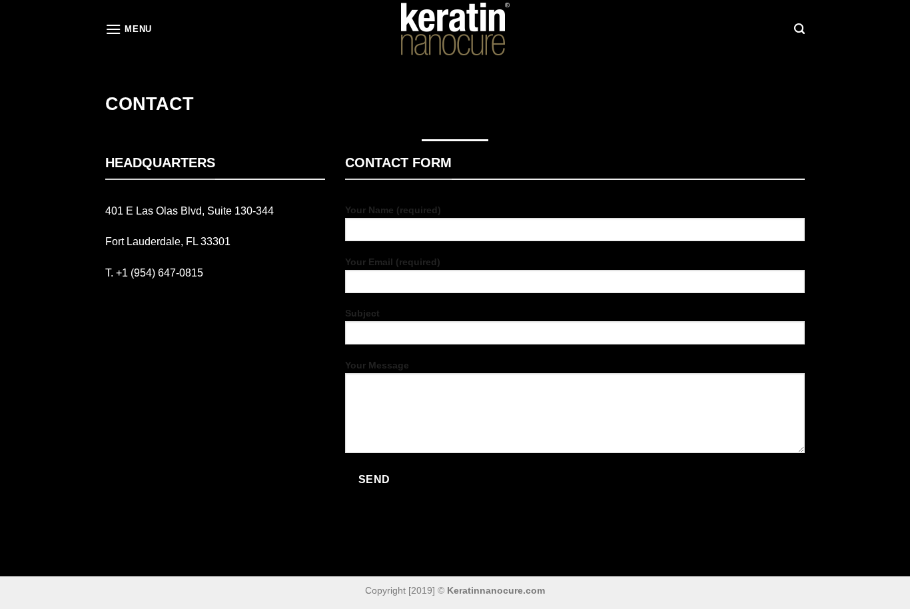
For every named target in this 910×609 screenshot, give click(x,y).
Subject (362, 313)
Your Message (377, 365)
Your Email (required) (392, 262)
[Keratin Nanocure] (455, 29)
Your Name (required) (393, 210)
